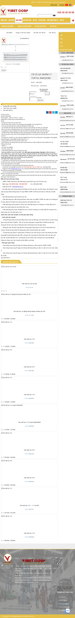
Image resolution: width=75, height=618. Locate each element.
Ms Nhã (62, 88)
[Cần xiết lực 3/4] (6, 350)
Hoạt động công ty (52, 20)
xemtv (60, 589)
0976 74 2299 (70, 56)
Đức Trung (63, 177)
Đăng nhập (53, 5)
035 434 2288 (69, 133)
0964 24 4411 (63, 202)
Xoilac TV (60, 590)
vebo (63, 587)
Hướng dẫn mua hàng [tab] (9, 106)
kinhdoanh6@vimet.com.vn (67, 192)
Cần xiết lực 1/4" (29, 339)
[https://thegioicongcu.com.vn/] (2, 32)
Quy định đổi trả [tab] (8, 110)
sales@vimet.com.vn (67, 60)
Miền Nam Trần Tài (66, 200)
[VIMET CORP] (14, 15)
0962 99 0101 (63, 70)
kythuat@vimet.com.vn (67, 205)
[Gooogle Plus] (50, 112)
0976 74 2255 (70, 105)
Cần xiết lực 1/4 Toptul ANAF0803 (29, 422)
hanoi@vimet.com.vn (67, 73)
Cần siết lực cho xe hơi (29, 284)
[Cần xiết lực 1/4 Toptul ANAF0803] (12, 405)
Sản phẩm (19, 20)
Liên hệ (62, 20)
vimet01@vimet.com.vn (67, 91)
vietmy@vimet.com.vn (68, 101)
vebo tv (59, 587)
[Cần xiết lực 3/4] (6, 433)
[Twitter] (53, 112)
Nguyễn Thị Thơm (65, 78)
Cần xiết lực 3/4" (29, 450)
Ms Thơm (63, 106)
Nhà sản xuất (27, 20)
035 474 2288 (63, 170)
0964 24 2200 (69, 87)
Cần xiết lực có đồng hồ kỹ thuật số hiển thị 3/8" (29, 311)
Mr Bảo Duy (63, 167)
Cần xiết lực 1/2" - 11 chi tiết (29, 505)
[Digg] (56, 112)
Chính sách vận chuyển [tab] (10, 108)
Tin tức (35, 20)
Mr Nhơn (62, 151)
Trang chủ (4, 20)
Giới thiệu (11, 20)
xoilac (67, 587)
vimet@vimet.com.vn (67, 83)
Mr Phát (62, 133)
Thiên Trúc (63, 96)
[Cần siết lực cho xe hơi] (8, 266)
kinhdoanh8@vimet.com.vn (67, 182)
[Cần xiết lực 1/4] (6, 322)
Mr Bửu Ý (63, 57)
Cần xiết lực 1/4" (29, 394)
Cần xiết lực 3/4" (29, 367)
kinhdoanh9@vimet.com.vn (67, 154)
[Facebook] (47, 112)
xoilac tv (65, 589)
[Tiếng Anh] (70, 5)
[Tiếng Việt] (66, 5)
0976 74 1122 (63, 179)
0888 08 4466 (63, 189)
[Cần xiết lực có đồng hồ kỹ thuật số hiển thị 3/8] (16, 294)
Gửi (47, 93)
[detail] (32, 280)
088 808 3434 (63, 98)
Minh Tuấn (63, 187)
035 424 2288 (71, 159)
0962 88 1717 (69, 116)
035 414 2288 (69, 125)
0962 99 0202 (69, 151)
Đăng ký (61, 5)
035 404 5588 (63, 144)
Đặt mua (40, 100)
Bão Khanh (63, 159)
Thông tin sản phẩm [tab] (9, 104)
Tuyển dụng (41, 20)
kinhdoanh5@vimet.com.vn (67, 120)
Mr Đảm (62, 117)
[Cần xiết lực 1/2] (6, 488)
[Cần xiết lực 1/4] (6, 377)
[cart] (28, 280)
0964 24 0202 (63, 80)
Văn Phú (62, 125)
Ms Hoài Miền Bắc (65, 68)
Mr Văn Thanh (64, 141)
